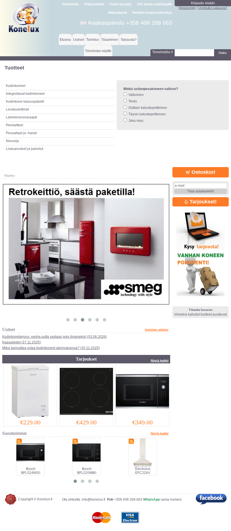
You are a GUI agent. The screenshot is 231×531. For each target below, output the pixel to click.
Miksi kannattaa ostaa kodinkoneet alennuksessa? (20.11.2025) (51, 348)
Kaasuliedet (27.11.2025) (21, 342)
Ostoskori (202, 172)
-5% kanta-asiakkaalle (154, 4)
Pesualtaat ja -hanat (21, 133)
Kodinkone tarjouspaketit (25, 102)
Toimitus (92, 40)
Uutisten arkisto (156, 329)
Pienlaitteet (14, 125)
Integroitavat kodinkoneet (25, 94)
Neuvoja (12, 141)
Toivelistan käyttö (98, 51)
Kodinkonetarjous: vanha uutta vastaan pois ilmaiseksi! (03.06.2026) (54, 337)
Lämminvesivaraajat (21, 117)
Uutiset (78, 40)
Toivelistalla (162, 52)
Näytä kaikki (159, 360)
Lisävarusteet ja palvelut (24, 149)
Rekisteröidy (187, 8)
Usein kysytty (120, 4)
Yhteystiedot (94, 4)
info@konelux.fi (93, 499)
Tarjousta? (129, 40)
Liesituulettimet (17, 109)
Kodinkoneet (15, 86)
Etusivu (65, 40)
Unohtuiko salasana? (212, 8)
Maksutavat (117, 13)
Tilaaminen (109, 40)
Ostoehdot (70, 4)
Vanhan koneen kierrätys (152, 13)
